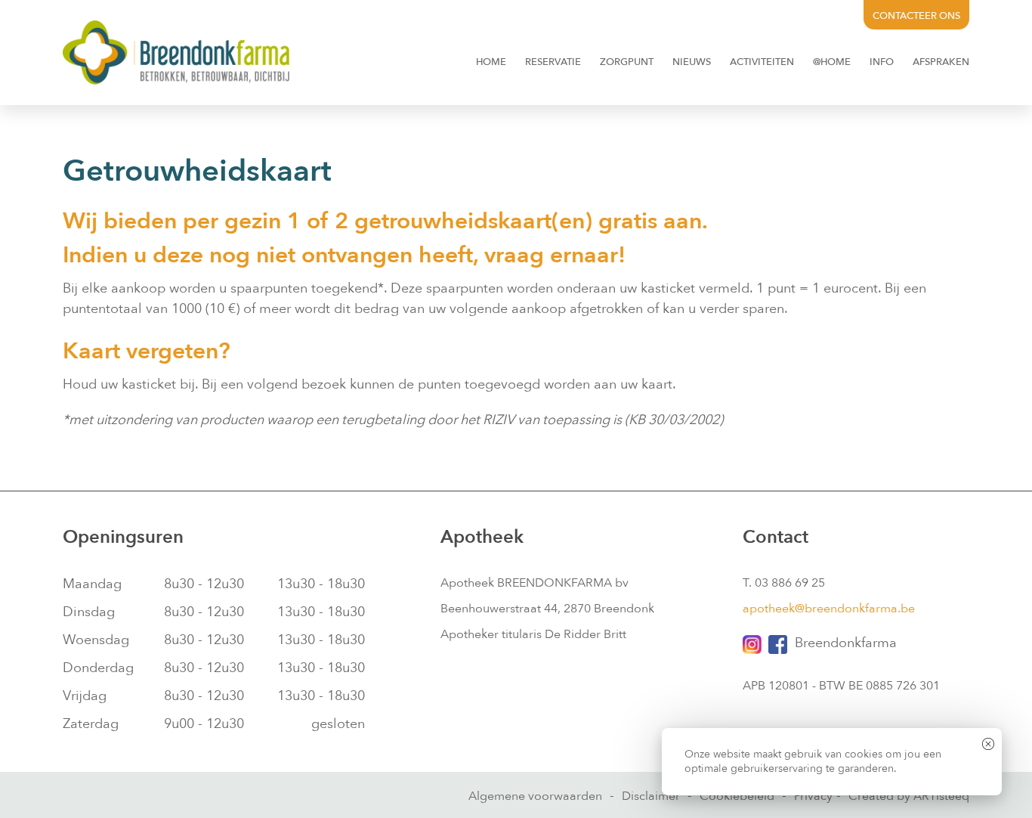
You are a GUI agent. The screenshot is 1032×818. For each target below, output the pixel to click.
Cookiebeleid (737, 796)
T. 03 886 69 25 (784, 583)
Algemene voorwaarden (535, 796)
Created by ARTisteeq (908, 796)
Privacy (813, 796)
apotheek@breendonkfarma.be (829, 608)
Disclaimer (651, 796)
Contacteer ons (916, 16)
